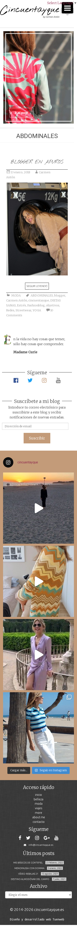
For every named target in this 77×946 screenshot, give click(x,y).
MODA (16, 295)
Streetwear (23, 310)
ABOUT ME (38, 817)
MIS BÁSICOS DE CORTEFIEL (28, 862)
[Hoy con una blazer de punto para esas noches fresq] (38, 581)
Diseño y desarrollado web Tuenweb (37, 919)
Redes (10, 310)
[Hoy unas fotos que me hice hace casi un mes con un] (38, 727)
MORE (38, 812)
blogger (59, 295)
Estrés (21, 305)
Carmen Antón (16, 300)
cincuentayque (38, 300)
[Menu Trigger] (67, 7)
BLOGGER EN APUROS (37, 162)
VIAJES (38, 808)
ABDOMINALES (42, 295)
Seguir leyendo (36, 286)
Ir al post (21, 112)
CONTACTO (39, 821)
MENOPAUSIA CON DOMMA (29, 868)
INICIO (38, 794)
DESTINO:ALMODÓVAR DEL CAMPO (30, 879)
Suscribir (37, 438)
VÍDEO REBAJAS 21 (28, 874)
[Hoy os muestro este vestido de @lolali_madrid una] (38, 654)
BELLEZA (38, 799)
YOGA (37, 310)
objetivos (52, 305)
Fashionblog (36, 305)
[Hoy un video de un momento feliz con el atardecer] (38, 508)
